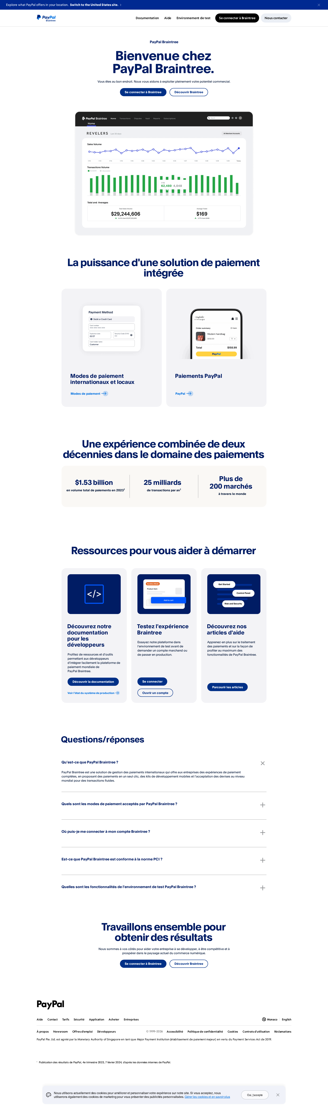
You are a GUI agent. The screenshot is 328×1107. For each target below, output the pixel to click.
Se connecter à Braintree (143, 92)
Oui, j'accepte (255, 1095)
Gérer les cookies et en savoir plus (207, 1097)
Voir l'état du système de (91, 693)
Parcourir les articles (227, 687)
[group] (112, 348)
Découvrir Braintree (188, 92)
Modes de (85, 393)
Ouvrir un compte (155, 693)
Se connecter (152, 681)
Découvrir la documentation (93, 682)
